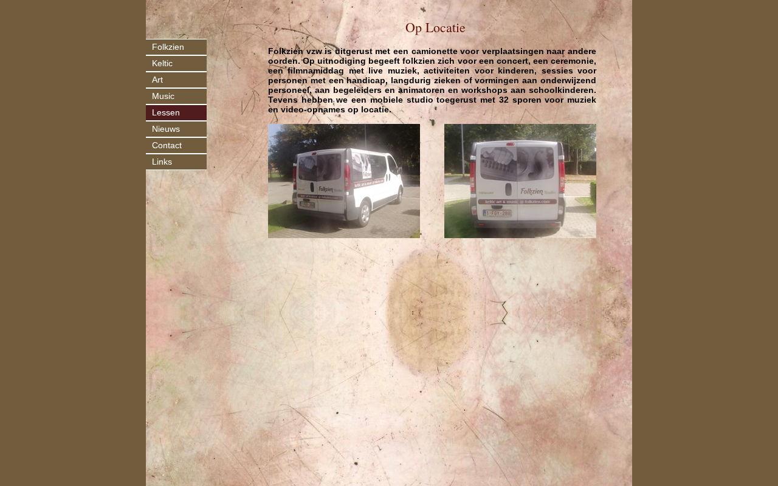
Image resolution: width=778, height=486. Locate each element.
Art (157, 79)
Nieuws (166, 129)
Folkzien (168, 47)
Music (163, 96)
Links (162, 161)
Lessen (166, 112)
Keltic (162, 63)
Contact (167, 145)
